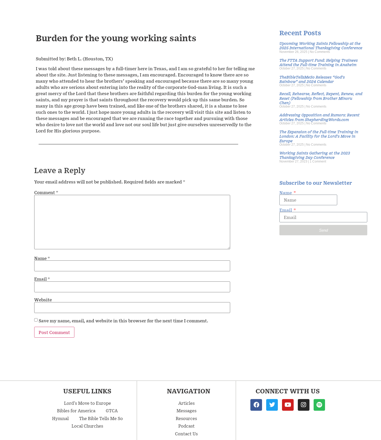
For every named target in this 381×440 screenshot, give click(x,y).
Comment (46, 192)
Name (42, 258)
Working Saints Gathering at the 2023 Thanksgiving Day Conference (314, 155)
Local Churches (87, 426)
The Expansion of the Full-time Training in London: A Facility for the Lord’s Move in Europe (318, 136)
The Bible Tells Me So (101, 418)
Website (43, 299)
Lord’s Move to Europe (87, 403)
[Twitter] (272, 405)
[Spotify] (319, 405)
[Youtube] (288, 405)
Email (42, 279)
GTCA (112, 410)
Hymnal (60, 418)
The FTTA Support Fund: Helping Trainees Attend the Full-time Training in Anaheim (318, 62)
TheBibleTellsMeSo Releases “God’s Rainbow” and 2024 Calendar (312, 79)
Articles (186, 403)
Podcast (186, 426)
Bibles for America (76, 410)
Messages (186, 410)
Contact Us (186, 433)
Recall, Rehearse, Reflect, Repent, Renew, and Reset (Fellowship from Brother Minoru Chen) (320, 98)
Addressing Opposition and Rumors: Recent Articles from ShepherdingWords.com (319, 117)
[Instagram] (303, 405)
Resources (186, 418)
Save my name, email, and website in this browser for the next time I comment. (123, 320)
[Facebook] (256, 405)
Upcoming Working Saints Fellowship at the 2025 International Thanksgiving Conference (320, 45)
